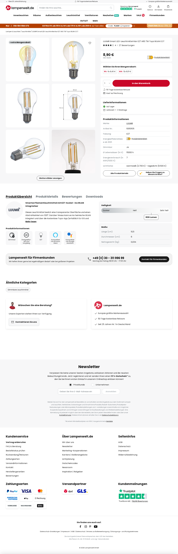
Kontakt (9, 467)
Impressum (123, 450)
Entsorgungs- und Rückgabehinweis (124, 531)
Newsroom (67, 467)
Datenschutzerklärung (110, 415)
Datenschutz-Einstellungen (50, 531)
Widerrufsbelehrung (127, 454)
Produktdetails (47, 197)
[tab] (19, 196)
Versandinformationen (16, 463)
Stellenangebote (79, 454)
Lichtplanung (68, 459)
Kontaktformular (65, 415)
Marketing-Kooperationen (74, 450)
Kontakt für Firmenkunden (154, 259)
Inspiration (67, 471)
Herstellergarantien (15, 471)
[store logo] (20, 7)
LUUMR (129, 123)
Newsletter (67, 446)
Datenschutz (124, 446)
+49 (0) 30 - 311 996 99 (108, 258)
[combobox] (76, 8)
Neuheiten (110, 15)
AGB (120, 442)
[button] (27, 105)
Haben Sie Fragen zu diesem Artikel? (155, 173)
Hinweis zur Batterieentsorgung (98, 531)
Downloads (94, 197)
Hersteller (109, 421)
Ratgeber (78, 471)
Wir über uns (68, 442)
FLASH (119, 26)
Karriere (66, 454)
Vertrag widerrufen (16, 442)
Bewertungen (72, 197)
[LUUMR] (14, 210)
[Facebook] (82, 526)
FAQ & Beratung (13, 446)
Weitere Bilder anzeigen (50, 178)
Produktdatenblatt (162, 57)
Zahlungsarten (13, 459)
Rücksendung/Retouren (17, 454)
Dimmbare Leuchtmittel (18, 290)
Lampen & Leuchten (13, 31)
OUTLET (84, 20)
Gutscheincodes (70, 463)
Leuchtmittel (26, 31)
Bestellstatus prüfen (15, 450)
